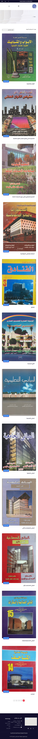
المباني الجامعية (31, 473)
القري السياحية (31, 364)
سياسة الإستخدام (17, 733)
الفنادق (33, 307)
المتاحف (33, 694)
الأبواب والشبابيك (31, 84)
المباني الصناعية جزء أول (29, 585)
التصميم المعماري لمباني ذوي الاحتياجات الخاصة (23, 197)
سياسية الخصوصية (24, 733)
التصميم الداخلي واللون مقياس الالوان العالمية (24, 138)
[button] (18, 6)
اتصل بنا (11, 733)
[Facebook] (8, 1)
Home (34, 17)
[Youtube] (1, 1)
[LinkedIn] (5, 1)
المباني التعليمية (31, 418)
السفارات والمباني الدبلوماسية (27, 254)
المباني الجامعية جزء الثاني (28, 528)
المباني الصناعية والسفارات (28, 641)
